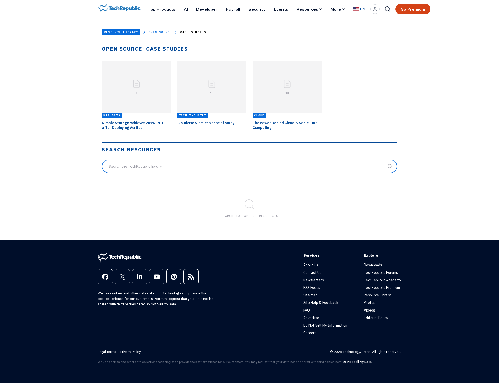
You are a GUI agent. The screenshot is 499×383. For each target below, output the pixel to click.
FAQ (306, 310)
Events (281, 9)
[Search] (387, 9)
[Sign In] (375, 9)
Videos (369, 310)
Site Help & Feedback (320, 302)
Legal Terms (107, 351)
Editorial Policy (376, 317)
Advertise (311, 317)
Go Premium (412, 9)
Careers (309, 333)
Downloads (373, 265)
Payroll (233, 9)
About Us (310, 265)
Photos (369, 302)
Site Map (310, 295)
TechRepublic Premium (382, 287)
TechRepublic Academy (382, 280)
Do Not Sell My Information (325, 325)
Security (257, 9)
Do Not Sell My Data (161, 304)
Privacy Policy (130, 351)
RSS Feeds (311, 287)
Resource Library (121, 32)
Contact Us (312, 272)
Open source (160, 32)
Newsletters (313, 280)
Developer (207, 9)
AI (186, 9)
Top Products (161, 9)
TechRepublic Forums (381, 272)
